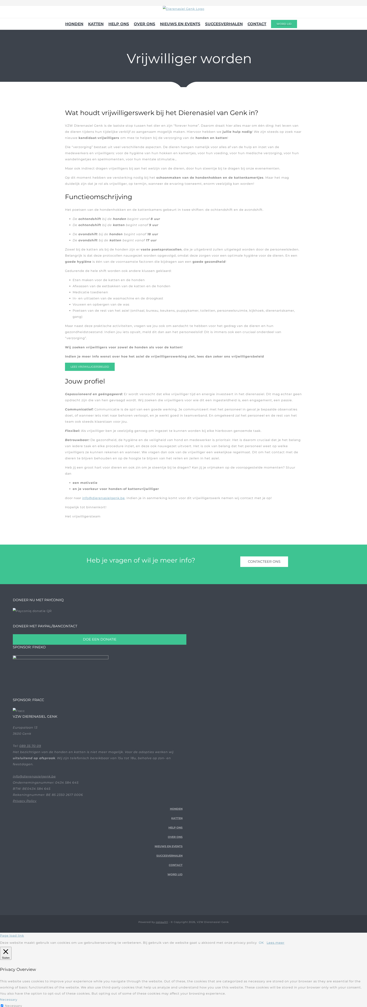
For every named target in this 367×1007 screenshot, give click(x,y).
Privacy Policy (25, 801)
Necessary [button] (8, 999)
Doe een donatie (99, 639)
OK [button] (261, 943)
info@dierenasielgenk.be (103, 498)
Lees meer (275, 943)
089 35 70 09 (30, 746)
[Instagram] (181, 895)
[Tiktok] (175, 895)
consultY (162, 921)
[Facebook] (169, 895)
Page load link (12, 935)
